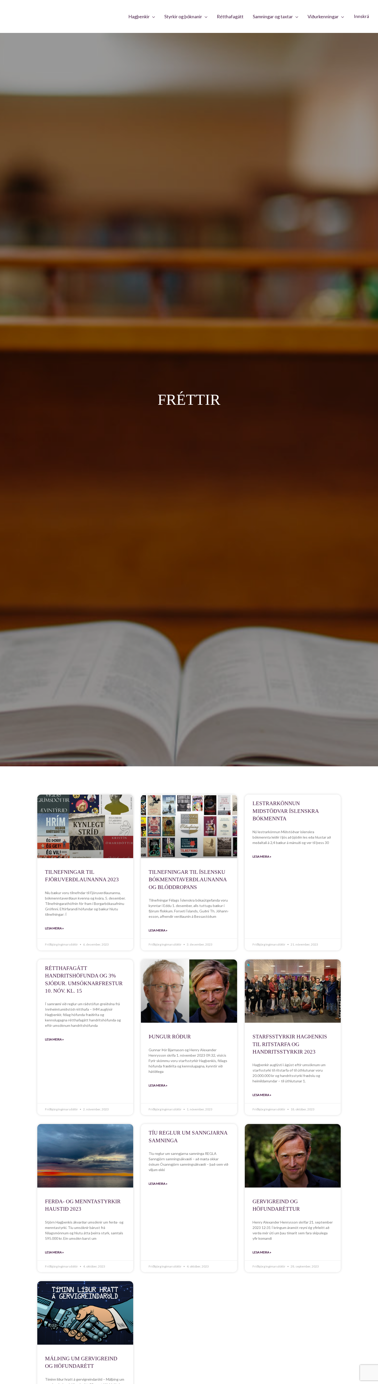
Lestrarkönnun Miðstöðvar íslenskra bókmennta (286, 811)
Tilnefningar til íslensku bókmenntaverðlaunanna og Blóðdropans (188, 879)
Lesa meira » (54, 928)
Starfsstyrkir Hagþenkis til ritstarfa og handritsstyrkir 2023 (290, 1044)
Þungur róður (170, 1036)
